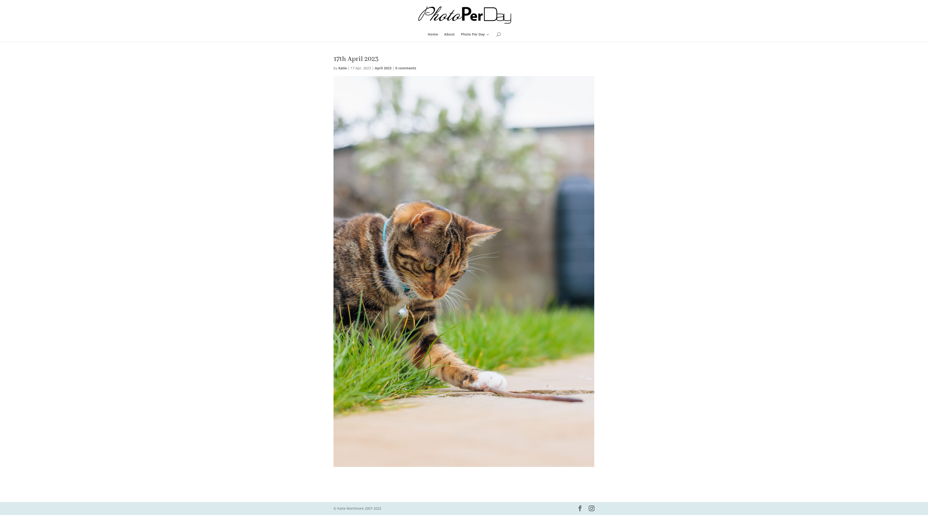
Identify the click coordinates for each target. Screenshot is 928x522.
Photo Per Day (473, 34)
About (449, 34)
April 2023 (383, 68)
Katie (342, 68)
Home (433, 34)
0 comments (405, 68)
